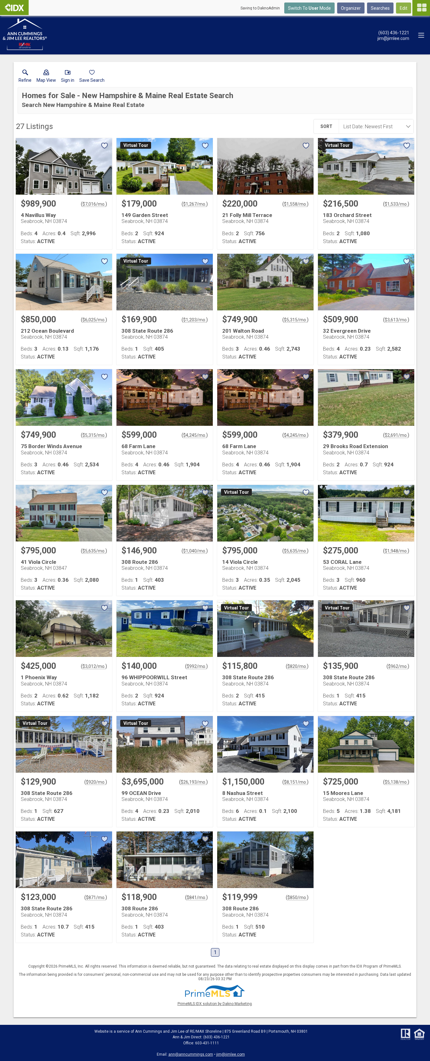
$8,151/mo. (295, 782)
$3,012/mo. (93, 666)
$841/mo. (196, 897)
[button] (46, 77)
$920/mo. (95, 782)
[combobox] (374, 126)
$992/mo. (196, 666)
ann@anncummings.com (190, 1054)
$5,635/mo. (93, 550)
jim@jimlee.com (230, 1054)
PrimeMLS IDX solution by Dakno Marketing (215, 1004)
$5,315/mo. (295, 319)
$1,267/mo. (194, 204)
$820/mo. (297, 666)
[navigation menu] (421, 8)
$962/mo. (398, 666)
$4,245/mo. (194, 435)
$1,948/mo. (396, 550)
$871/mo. (95, 897)
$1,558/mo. (295, 204)
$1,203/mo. (194, 319)
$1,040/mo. (194, 550)
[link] (25, 77)
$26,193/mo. (193, 782)
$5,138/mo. (396, 782)
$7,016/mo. (93, 204)
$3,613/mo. (396, 319)
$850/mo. (297, 897)
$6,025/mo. (93, 319)
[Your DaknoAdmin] (14, 7)
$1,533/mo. (396, 204)
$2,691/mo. (396, 435)
